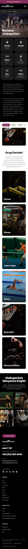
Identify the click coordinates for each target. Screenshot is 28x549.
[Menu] (25, 6)
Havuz (3, 492)
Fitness (13, 125)
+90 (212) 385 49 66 (12, 454)
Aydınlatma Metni (17, 543)
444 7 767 (7, 448)
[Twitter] (6, 471)
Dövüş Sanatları (5, 497)
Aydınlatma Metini (6, 529)
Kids (3, 480)
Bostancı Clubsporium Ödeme (9, 516)
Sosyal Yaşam (5, 500)
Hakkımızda (4, 527)
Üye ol (3, 511)
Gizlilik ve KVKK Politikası (7, 543)
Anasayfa (4, 11)
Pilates (20, 125)
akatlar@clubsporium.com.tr (9, 461)
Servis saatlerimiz (6, 513)
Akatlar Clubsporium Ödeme (8, 518)
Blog (3, 532)
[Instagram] (10, 471)
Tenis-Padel (5, 485)
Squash (4, 482)
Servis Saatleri (10, 436)
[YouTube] (13, 471)
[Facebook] (3, 471)
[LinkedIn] (16, 471)
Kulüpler (9, 11)
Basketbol (6, 125)
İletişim (3, 508)
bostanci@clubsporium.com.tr (10, 463)
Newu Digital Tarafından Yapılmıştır (9, 546)
